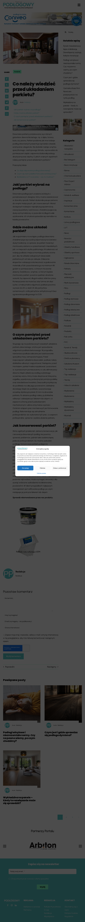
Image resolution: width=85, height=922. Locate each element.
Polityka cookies (41, 473)
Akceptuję (25, 468)
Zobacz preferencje (59, 468)
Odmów (42, 468)
